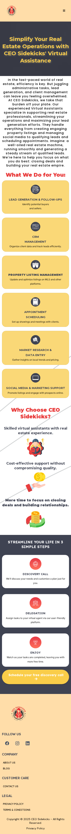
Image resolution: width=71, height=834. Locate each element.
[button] (63, 10)
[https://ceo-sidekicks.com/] (11, 11)
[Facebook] (7, 743)
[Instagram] (17, 743)
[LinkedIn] (27, 743)
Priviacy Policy (35, 828)
